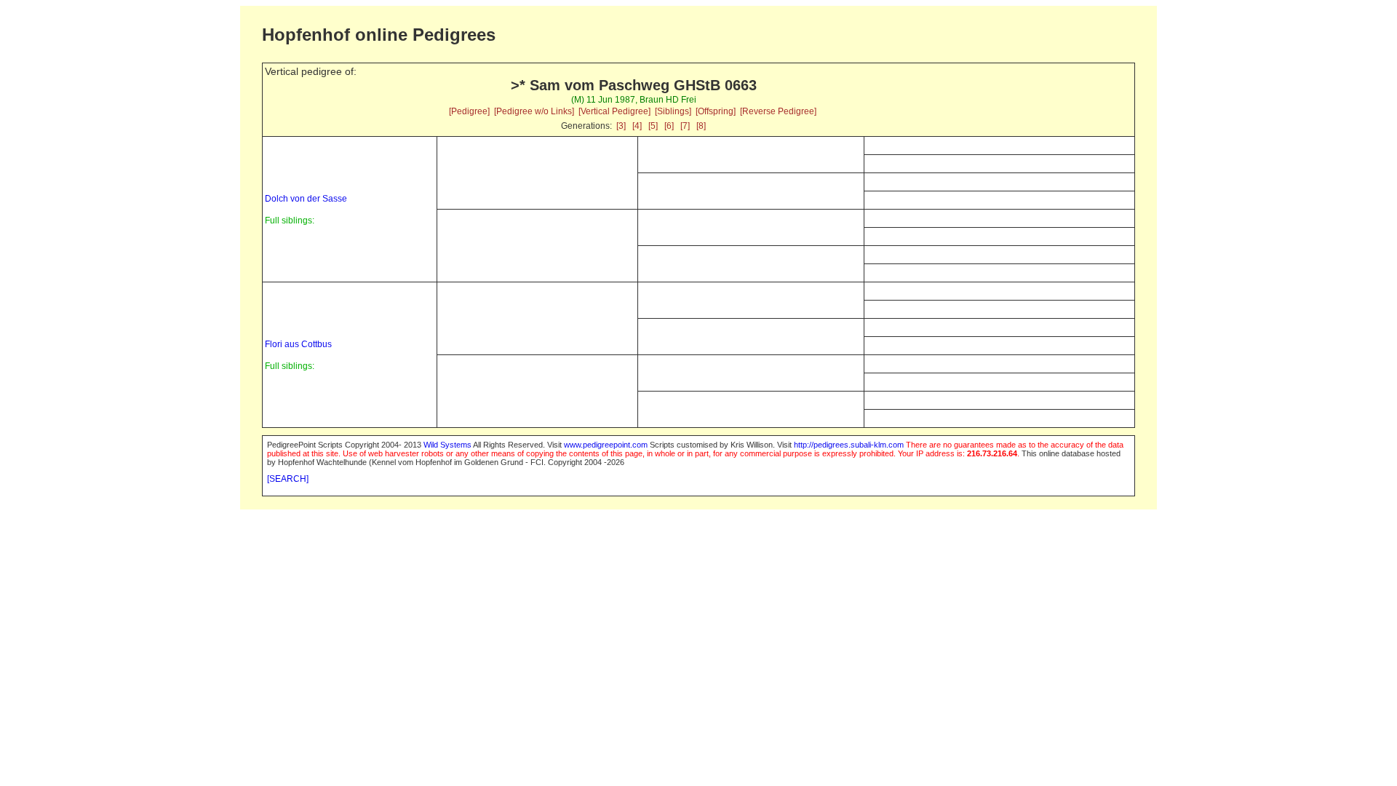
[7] (685, 126)
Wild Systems (447, 444)
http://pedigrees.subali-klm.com (849, 444)
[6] (669, 126)
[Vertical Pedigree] (614, 111)
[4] (637, 126)
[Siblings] (673, 111)
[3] (621, 126)
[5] (653, 126)
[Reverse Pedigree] (778, 111)
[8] (701, 126)
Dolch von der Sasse (306, 199)
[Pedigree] (469, 111)
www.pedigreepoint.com (606, 444)
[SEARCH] (288, 479)
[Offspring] (716, 111)
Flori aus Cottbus (298, 344)
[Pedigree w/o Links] (534, 111)
